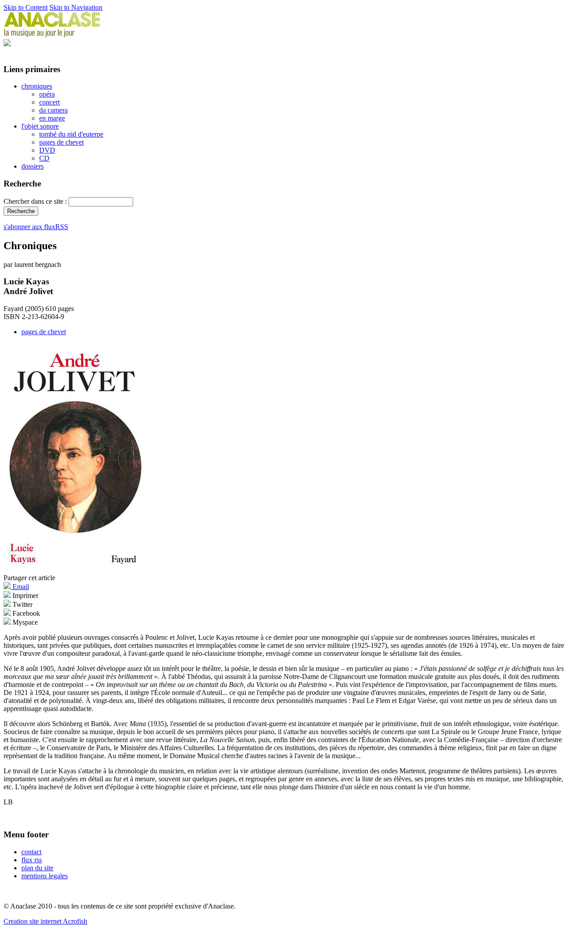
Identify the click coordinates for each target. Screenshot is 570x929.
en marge (52, 118)
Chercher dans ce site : (36, 201)
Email (20, 586)
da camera (53, 110)
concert (49, 102)
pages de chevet (61, 142)
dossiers (32, 166)
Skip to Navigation (75, 7)
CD (44, 158)
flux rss (31, 860)
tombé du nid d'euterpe (71, 134)
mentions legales (44, 876)
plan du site (37, 868)
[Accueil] (52, 35)
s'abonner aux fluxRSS (36, 226)
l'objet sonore (40, 126)
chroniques (36, 86)
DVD (47, 150)
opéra (47, 94)
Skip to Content (26, 7)
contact (31, 852)
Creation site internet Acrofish (45, 921)
